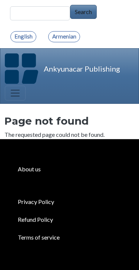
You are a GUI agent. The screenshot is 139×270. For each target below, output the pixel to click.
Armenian (64, 36)
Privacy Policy (36, 201)
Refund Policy (35, 219)
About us (29, 168)
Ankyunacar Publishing (82, 68)
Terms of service (39, 237)
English (23, 36)
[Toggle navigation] (15, 93)
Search (83, 11)
